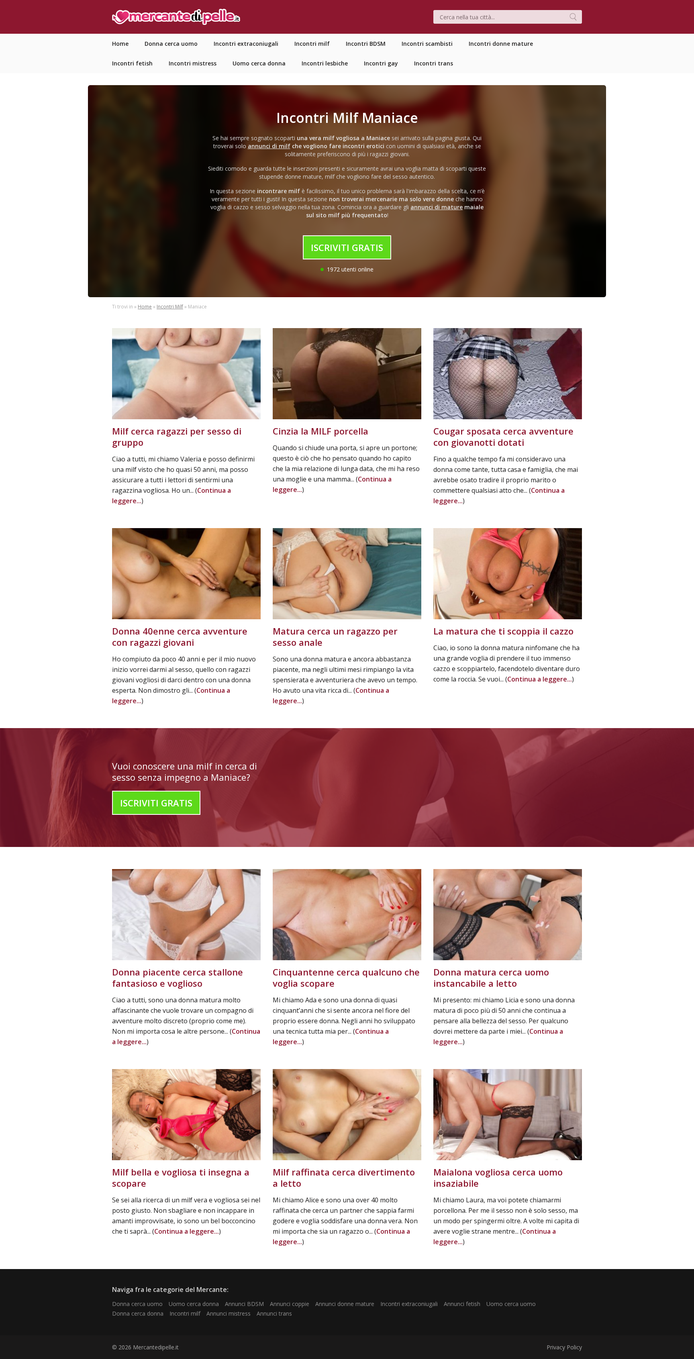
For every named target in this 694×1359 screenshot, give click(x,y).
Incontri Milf (170, 306)
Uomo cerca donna (194, 1304)
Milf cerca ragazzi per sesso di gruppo (176, 436)
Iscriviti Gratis (347, 247)
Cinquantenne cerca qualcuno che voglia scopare (346, 977)
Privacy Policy (564, 1347)
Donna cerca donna (137, 1313)
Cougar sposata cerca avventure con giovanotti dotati (503, 436)
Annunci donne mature (344, 1304)
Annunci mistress (228, 1313)
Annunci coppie (289, 1304)
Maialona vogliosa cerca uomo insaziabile (498, 1177)
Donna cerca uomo (137, 1304)
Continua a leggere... (539, 679)
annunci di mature (436, 207)
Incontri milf (184, 1313)
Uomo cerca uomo (511, 1304)
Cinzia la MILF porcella (320, 431)
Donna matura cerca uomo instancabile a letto (491, 977)
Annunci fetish (462, 1304)
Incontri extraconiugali (409, 1304)
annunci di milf (269, 146)
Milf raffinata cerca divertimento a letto (344, 1177)
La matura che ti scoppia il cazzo (503, 631)
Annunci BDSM (244, 1304)
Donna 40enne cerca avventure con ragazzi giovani (179, 636)
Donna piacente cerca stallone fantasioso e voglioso (177, 977)
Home (145, 306)
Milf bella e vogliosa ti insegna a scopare (180, 1177)
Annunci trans (274, 1313)
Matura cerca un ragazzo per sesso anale (335, 636)
